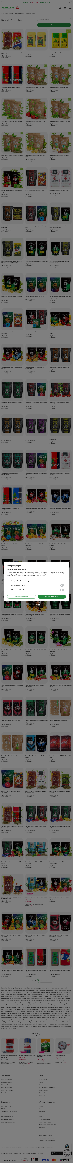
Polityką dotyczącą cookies (48, 572)
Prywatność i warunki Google (37, 575)
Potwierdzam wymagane (21, 596)
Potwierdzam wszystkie (51, 596)
